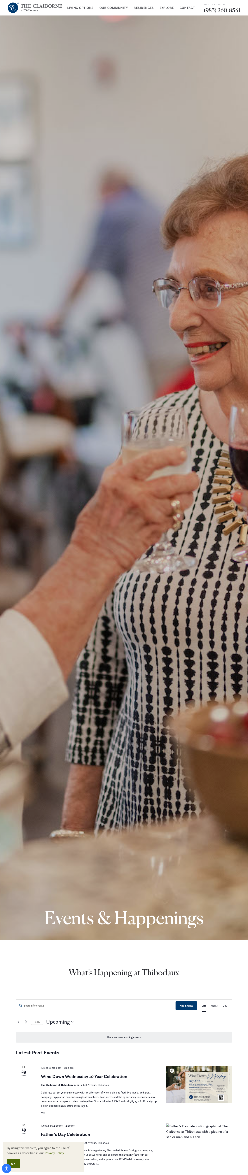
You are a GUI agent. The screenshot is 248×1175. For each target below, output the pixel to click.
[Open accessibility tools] (6, 1168)
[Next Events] (25, 1022)
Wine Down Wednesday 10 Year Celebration (84, 1076)
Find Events (186, 1005)
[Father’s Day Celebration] (199, 1142)
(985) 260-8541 (222, 10)
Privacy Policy (54, 1153)
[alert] (124, 1037)
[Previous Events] (18, 1022)
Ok (13, 1164)
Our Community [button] (113, 8)
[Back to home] (35, 7)
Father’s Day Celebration (65, 1134)
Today (37, 1021)
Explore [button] (166, 8)
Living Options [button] (80, 8)
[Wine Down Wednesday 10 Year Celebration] (199, 1084)
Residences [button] (144, 8)
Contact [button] (187, 8)
